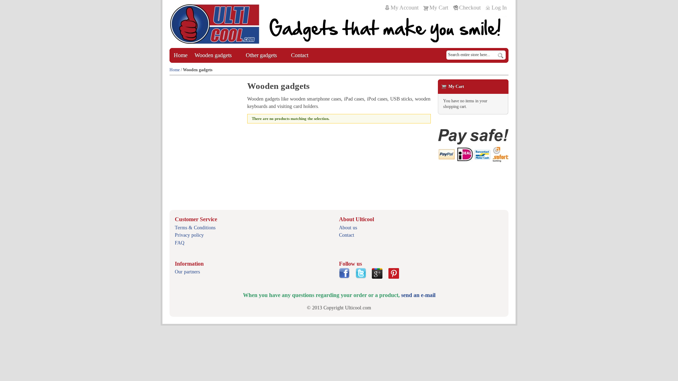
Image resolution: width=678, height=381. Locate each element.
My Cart (438, 8)
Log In (499, 8)
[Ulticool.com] (215, 24)
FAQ (179, 243)
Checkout (470, 8)
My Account (404, 8)
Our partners (187, 271)
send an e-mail (418, 295)
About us (348, 227)
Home (175, 69)
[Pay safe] (473, 145)
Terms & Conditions (195, 227)
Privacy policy (189, 235)
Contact (346, 235)
